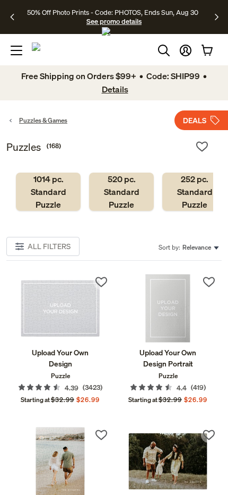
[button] (185, 50)
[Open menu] (16, 50)
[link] (48, 192)
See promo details (114, 21)
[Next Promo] (216, 17)
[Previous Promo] (15, 17)
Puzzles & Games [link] (43, 120)
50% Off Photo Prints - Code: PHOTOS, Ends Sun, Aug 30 (112, 12)
